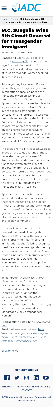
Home (4, 19)
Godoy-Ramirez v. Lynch (32, 337)
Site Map (7, 386)
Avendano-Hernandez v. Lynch (19, 340)
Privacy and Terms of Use (32, 386)
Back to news (9, 350)
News (13, 19)
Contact (26, 390)
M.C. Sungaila (20, 61)
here (4, 325)
